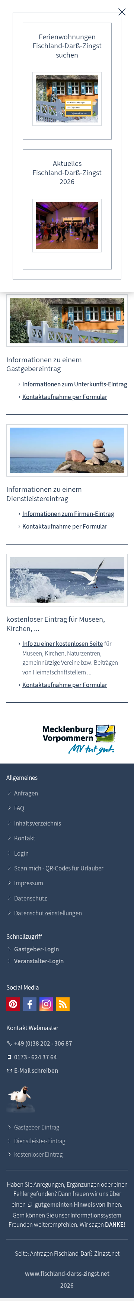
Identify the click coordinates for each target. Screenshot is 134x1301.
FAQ (19, 808)
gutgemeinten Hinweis (65, 1204)
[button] (13, 1004)
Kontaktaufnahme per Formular (64, 397)
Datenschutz (30, 898)
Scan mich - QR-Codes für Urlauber (58, 868)
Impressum (28, 883)
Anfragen (26, 793)
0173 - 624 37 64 (35, 1057)
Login (21, 853)
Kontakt (24, 838)
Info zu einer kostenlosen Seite (62, 644)
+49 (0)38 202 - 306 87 (43, 1043)
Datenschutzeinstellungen (48, 913)
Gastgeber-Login (36, 949)
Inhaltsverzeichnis (37, 823)
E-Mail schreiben (36, 1070)
